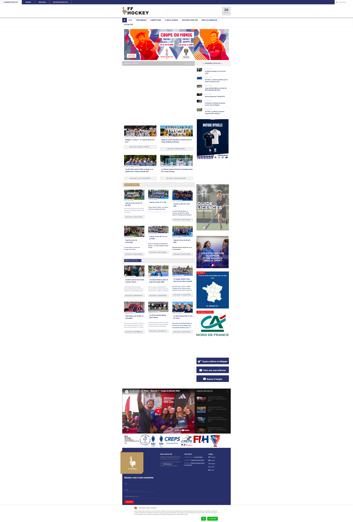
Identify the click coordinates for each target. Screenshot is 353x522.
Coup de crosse (131, 187)
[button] (189, 63)
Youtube (212, 462)
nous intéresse (214, 372)
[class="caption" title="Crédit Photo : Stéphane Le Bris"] (182, 234)
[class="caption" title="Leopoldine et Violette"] (134, 273)
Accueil (124, 20)
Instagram (212, 465)
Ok (204, 519)
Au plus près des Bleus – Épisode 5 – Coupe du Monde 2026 (217, 421)
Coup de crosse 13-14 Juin (157, 204)
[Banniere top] (176, 44)
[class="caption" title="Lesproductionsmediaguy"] (199, 78)
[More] (227, 393)
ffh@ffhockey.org (167, 466)
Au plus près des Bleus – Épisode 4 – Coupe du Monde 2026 (217, 431)
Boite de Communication (197, 462)
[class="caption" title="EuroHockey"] (176, 168)
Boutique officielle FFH (60, 2)
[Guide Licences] (212, 209)
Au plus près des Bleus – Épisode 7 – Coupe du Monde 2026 (217, 401)
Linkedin (212, 469)
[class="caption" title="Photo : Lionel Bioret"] (158, 273)
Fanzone (212, 472)
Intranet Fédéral (199, 459)
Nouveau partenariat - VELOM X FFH (215, 96)
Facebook (212, 459)
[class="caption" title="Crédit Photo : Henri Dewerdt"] (182, 198)
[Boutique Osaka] (213, 139)
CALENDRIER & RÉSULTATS (11, 2)
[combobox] (344, 2)
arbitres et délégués (214, 363)
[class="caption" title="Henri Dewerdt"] (134, 196)
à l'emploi (214, 381)
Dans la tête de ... (132, 263)
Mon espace (42, 2)
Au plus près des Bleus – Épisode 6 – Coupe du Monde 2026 (217, 411)
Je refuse (212, 519)
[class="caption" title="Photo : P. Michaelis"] (158, 196)
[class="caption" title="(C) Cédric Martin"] (140, 137)
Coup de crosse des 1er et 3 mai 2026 (194, 11)
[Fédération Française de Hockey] (135, 11)
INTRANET (28, 2)
